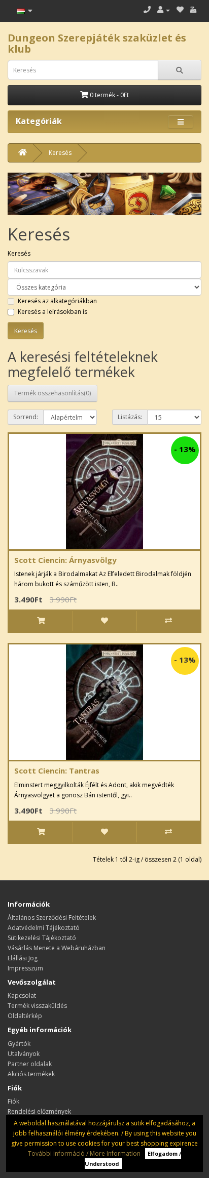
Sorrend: (25, 417)
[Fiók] (163, 10)
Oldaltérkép (25, 1015)
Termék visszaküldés (37, 1005)
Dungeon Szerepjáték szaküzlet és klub (97, 43)
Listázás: (130, 417)
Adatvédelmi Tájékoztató (44, 927)
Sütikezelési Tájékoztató (42, 937)
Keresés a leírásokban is (52, 311)
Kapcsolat (22, 995)
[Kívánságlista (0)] (180, 10)
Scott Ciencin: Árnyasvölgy (65, 560)
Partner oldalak (30, 1064)
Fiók (13, 1101)
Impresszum (25, 968)
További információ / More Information (84, 1153)
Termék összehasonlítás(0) (52, 393)
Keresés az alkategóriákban (57, 301)
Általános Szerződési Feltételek (52, 917)
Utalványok (24, 1053)
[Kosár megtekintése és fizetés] (193, 10)
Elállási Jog (23, 958)
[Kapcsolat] (147, 10)
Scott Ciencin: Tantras (56, 770)
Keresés (60, 152)
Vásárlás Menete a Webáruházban (57, 948)
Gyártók (19, 1043)
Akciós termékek (31, 1074)
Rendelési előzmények (39, 1111)
